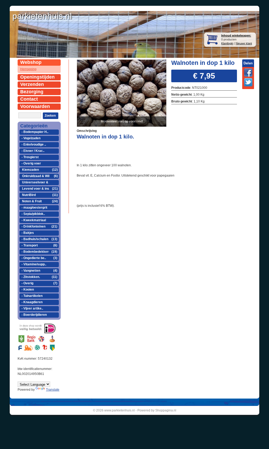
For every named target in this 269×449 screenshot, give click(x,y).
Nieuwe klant (244, 43)
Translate (52, 389)
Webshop (31, 62)
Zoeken (50, 115)
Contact (29, 99)
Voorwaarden (35, 106)
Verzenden (32, 84)
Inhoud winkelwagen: (236, 35)
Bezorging (31, 91)
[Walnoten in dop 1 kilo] (121, 92)
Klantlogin (227, 43)
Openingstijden (37, 77)
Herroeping (28, 69)
